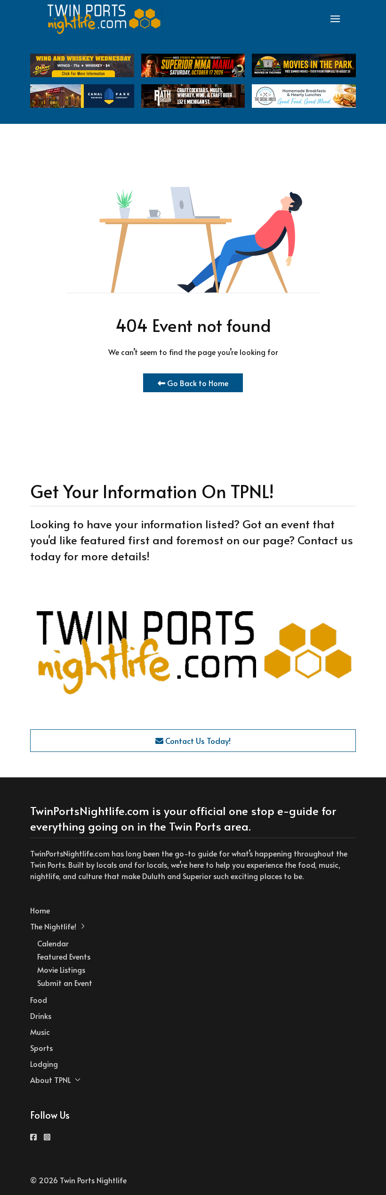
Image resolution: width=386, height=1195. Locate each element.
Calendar (53, 943)
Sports (41, 1047)
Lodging (44, 1063)
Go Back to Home (196, 383)
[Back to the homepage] (104, 19)
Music (40, 1031)
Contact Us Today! (197, 740)
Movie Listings (61, 969)
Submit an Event (64, 982)
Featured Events (63, 956)
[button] (335, 19)
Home (40, 910)
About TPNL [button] (50, 1079)
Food (38, 999)
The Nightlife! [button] (53, 926)
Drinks (40, 1015)
